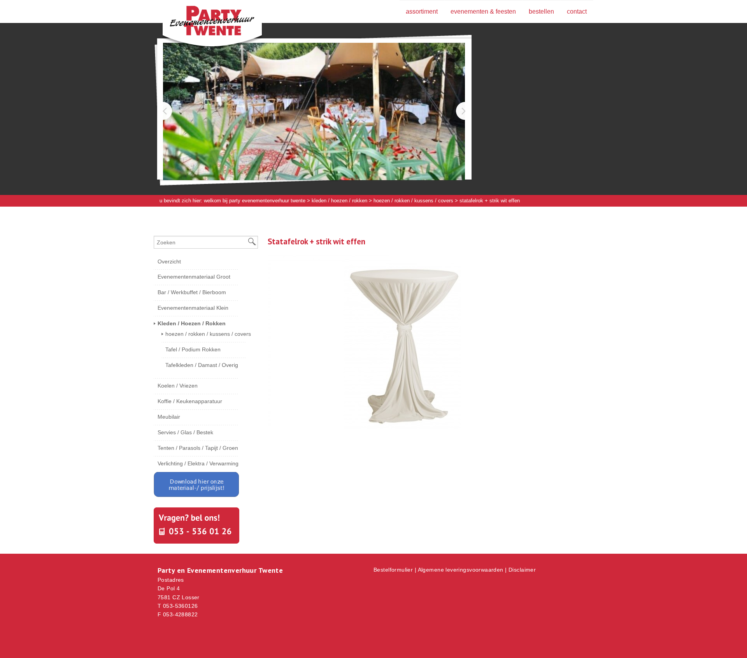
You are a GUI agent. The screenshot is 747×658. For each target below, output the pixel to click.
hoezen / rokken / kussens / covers (413, 201)
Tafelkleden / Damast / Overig (201, 365)
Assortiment (422, 11)
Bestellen (541, 11)
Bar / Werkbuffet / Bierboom (192, 292)
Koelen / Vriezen (178, 386)
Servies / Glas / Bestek (185, 432)
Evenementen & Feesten (483, 11)
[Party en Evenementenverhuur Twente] (200, 22)
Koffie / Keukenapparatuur (190, 401)
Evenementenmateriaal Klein (193, 308)
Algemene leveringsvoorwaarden (460, 570)
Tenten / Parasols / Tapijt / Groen (198, 448)
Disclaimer (522, 570)
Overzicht (169, 261)
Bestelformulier (393, 570)
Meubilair (169, 417)
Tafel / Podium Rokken (193, 349)
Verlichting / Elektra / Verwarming (198, 463)
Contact (577, 11)
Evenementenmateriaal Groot (194, 277)
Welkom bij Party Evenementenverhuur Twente (254, 201)
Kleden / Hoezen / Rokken (339, 201)
